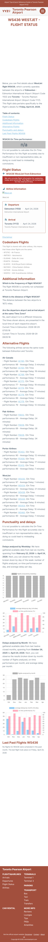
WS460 (21, 512)
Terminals (30, 874)
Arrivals (5, 877)
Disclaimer (28, 934)
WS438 (21, 492)
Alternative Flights (10, 126)
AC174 (21, 388)
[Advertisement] (24, 55)
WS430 (21, 479)
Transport (30, 890)
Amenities (28, 925)
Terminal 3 (29, 881)
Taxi (26, 897)
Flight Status (8, 116)
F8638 (21, 435)
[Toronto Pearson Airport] (6, 11)
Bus (25, 893)
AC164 (21, 368)
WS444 (21, 499)
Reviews (28, 911)
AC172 (21, 381)
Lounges (28, 915)
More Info (29, 908)
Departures (7, 881)
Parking (28, 885)
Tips (26, 918)
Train (26, 900)
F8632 (21, 415)
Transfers (28, 903)
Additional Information (12, 123)
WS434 (21, 485)
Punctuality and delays (13, 130)
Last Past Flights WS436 (13, 133)
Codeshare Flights (10, 120)
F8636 (21, 425)
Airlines (5, 887)
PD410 (21, 465)
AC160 (21, 361)
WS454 (21, 505)
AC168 (21, 374)
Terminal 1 (28, 877)
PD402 (21, 452)
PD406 (21, 458)
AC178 (21, 401)
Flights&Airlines (11, 874)
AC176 (21, 394)
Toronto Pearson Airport (24, 11)
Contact (36, 934)
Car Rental (8, 908)
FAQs (26, 921)
